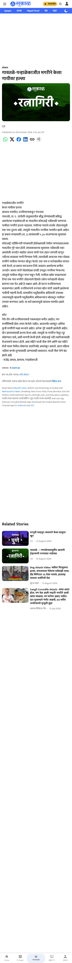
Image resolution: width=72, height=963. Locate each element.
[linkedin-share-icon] (25, 141)
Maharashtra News (11, 391)
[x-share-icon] (12, 141)
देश (46, 10)
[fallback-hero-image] (15, 538)
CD (3, 126)
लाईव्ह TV (52, 960)
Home (6, 960)
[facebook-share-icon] (18, 141)
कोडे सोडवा (24, 375)
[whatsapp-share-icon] (5, 141)
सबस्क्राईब (52, 4)
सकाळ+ (65, 960)
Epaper (7, 10)
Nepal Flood (33, 10)
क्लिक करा (56, 381)
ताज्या (19, 10)
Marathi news (20, 388)
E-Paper (20, 960)
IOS (32, 405)
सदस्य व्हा (16, 368)
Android (22, 405)
